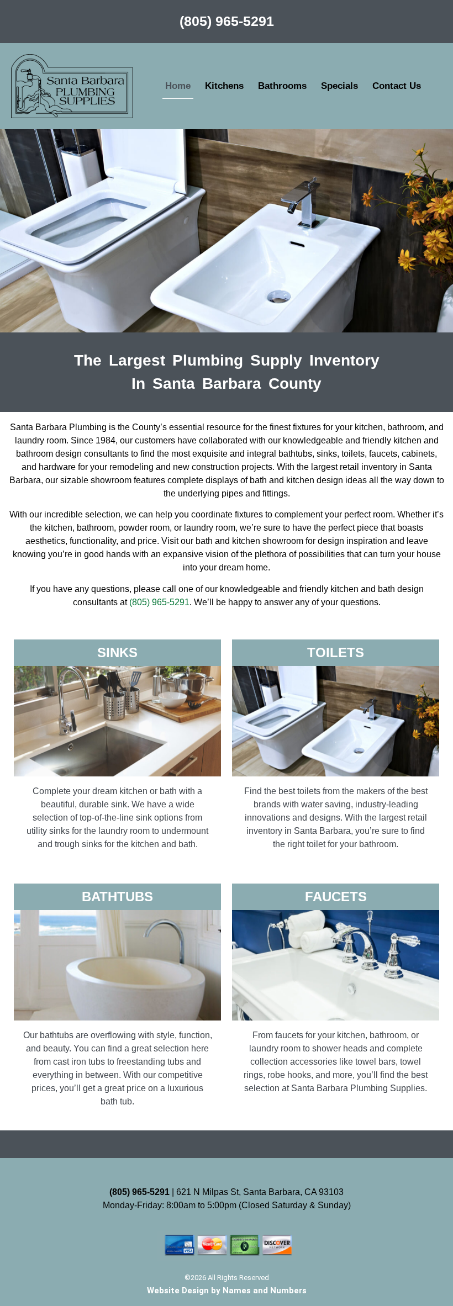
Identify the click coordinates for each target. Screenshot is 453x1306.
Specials (339, 86)
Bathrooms (282, 86)
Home (178, 86)
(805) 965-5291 (227, 21)
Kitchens (224, 86)
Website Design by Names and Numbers (227, 1291)
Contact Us (396, 86)
